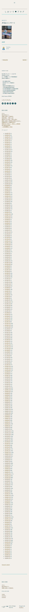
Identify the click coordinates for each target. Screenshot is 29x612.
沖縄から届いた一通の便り (7, 116)
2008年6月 (7, 420)
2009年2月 (7, 405)
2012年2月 (7, 341)
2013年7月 (7, 311)
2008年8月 (7, 416)
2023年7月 (7, 156)
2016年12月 (8, 241)
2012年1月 (7, 343)
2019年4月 (7, 207)
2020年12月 (8, 180)
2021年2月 (7, 176)
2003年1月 (7, 536)
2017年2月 (7, 239)
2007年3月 (7, 447)
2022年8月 (7, 165)
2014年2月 (7, 298)
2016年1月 (7, 260)
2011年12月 (8, 345)
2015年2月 (7, 278)
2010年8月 (7, 373)
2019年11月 (8, 198)
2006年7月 (7, 461)
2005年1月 (7, 493)
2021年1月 (7, 178)
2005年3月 (7, 490)
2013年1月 (7, 321)
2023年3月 (7, 164)
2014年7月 (7, 291)
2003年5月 (7, 529)
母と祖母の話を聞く (6, 125)
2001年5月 (7, 551)
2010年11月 (8, 368)
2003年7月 (7, 526)
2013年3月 (7, 318)
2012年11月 (8, 325)
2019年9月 (7, 201)
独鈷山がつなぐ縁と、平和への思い (9, 119)
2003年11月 (8, 518)
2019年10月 (8, 199)
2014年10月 (8, 285)
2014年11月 (8, 284)
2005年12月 (8, 474)
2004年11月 (8, 497)
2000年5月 (7, 554)
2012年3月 (7, 339)
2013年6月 (7, 312)
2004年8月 (7, 502)
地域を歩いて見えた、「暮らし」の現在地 (11, 123)
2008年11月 (8, 411)
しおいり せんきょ (6, 99)
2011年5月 (7, 357)
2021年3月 (7, 174)
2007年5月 (7, 443)
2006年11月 (8, 454)
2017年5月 (7, 233)
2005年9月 (7, 479)
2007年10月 (8, 434)
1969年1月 (7, 558)
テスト (3, 113)
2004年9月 (7, 500)
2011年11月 (8, 346)
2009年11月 (8, 389)
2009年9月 (7, 393)
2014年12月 (8, 282)
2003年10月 (8, 520)
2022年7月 (7, 167)
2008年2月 (7, 427)
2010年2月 (7, 384)
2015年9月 (7, 266)
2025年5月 (7, 142)
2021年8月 (7, 172)
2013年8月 (7, 309)
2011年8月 (7, 352)
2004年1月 (7, 515)
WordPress (4, 595)
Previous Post (5, 59)
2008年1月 (7, 429)
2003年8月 (7, 524)
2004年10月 (8, 499)
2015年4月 (7, 275)
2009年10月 (8, 391)
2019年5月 (7, 205)
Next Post (24, 59)
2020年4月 (7, 194)
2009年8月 (7, 395)
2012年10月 (8, 327)
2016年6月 (7, 251)
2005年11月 (8, 475)
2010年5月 (7, 379)
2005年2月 (7, 491)
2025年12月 (8, 138)
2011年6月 (7, 355)
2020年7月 (7, 189)
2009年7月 (7, 397)
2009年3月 (7, 404)
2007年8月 (7, 438)
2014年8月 (7, 289)
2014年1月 (7, 300)
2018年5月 (7, 224)
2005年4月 (7, 488)
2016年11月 (8, 242)
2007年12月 (8, 431)
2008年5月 (7, 422)
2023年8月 (7, 155)
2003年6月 (7, 527)
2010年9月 (7, 371)
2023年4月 (7, 162)
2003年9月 (7, 522)
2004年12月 (8, 495)
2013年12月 (8, 302)
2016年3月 (7, 257)
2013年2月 (7, 319)
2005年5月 (7, 486)
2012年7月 (7, 332)
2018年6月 (7, 223)
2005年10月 (8, 477)
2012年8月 (7, 330)
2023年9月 (7, 153)
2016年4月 (7, 255)
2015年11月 (8, 262)
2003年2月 (7, 535)
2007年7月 (7, 440)
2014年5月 (7, 294)
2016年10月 (8, 244)
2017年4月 (7, 235)
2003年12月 (8, 517)
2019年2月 (7, 210)
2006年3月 (7, 468)
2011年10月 (8, 348)
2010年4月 (7, 380)
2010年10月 (8, 370)
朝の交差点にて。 (6, 114)
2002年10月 (8, 542)
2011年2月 (7, 363)
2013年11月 (8, 303)
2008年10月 (8, 413)
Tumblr (3, 594)
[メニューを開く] (14, 3)
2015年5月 (7, 273)
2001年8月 (7, 547)
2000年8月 (7, 552)
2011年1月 (7, 364)
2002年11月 (8, 540)
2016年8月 (7, 248)
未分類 (3, 42)
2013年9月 (7, 307)
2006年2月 (7, 470)
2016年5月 (7, 253)
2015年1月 (7, 280)
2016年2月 (7, 259)
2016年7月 (7, 250)
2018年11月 (8, 215)
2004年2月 (7, 513)
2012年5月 (7, 336)
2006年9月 (7, 457)
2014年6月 (7, 293)
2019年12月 (8, 196)
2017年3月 (7, 237)
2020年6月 (7, 190)
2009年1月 (7, 407)
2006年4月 (7, 466)
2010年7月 (7, 375)
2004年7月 (7, 504)
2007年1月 (7, 450)
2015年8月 (7, 267)
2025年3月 (7, 146)
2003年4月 (7, 531)
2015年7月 (7, 269)
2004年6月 (7, 506)
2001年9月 (7, 545)
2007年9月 (7, 436)
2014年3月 (7, 296)
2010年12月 (8, 366)
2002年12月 (8, 538)
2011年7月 (7, 353)
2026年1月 (7, 137)
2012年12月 (8, 323)
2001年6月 (7, 549)
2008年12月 (8, 409)
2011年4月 (7, 359)
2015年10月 (8, 264)
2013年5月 (7, 314)
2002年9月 (7, 543)
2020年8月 (7, 187)
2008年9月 (7, 414)
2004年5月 (7, 508)
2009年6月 (7, 398)
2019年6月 (7, 203)
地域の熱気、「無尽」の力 (7, 117)
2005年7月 (7, 483)
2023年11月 (8, 149)
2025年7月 (7, 140)
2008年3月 (7, 425)
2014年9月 (7, 287)
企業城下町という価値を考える (8, 122)
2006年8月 (7, 459)
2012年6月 (7, 334)
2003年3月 (7, 533)
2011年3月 (7, 361)
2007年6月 (7, 441)
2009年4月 (7, 402)
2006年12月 (8, 452)
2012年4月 (7, 337)
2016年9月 (7, 246)
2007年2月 (7, 449)
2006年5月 (7, 465)
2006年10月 (8, 456)
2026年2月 (7, 135)
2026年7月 (7, 133)
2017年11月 (8, 232)
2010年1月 (7, 386)
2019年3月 (7, 208)
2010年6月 (7, 377)
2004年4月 (7, 509)
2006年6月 (7, 463)
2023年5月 (7, 160)
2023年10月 (8, 151)
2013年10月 (8, 305)
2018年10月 (8, 217)
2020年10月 (8, 183)
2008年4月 (7, 423)
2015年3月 (7, 276)
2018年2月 (7, 230)
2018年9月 (7, 219)
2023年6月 (7, 158)
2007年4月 (7, 445)
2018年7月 (7, 221)
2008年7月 (7, 418)
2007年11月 (8, 432)
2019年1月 (7, 212)
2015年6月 (7, 271)
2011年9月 (7, 350)
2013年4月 (7, 316)
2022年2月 (7, 171)
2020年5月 (7, 192)
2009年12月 (8, 388)
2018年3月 (7, 228)
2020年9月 (7, 185)
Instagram (4, 597)
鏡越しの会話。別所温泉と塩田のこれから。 (11, 120)
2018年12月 (8, 214)
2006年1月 (7, 472)
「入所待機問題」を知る (7, 126)
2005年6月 (7, 484)
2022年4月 (7, 169)
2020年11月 (8, 181)
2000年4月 (7, 556)
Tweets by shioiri (6, 564)
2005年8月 (7, 481)
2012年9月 (7, 328)
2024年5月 (7, 147)
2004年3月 (7, 511)
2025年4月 (7, 144)
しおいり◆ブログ (15, 12)
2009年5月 (7, 400)
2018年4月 (7, 226)
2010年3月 (7, 382)
